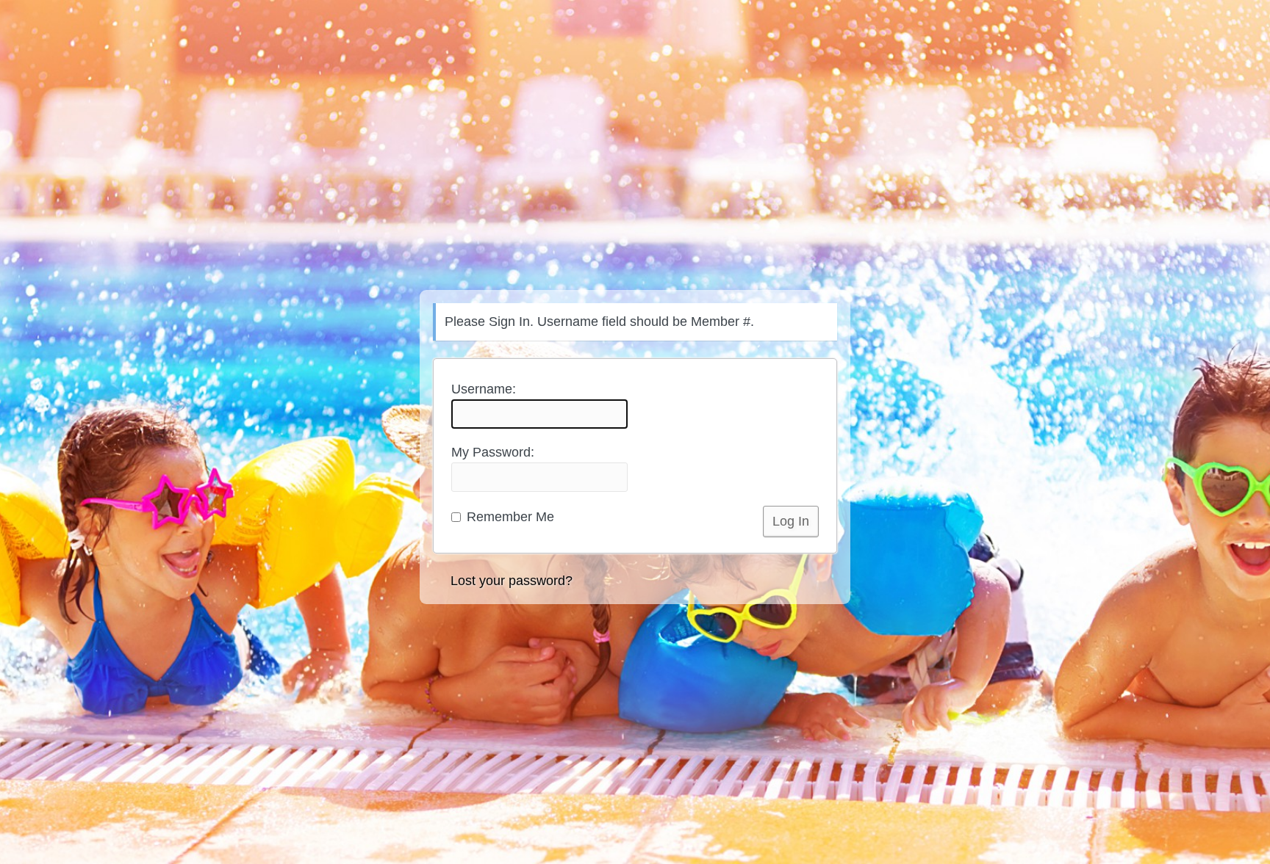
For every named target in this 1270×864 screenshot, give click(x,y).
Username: (483, 389)
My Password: (492, 452)
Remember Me (508, 516)
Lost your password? (512, 580)
